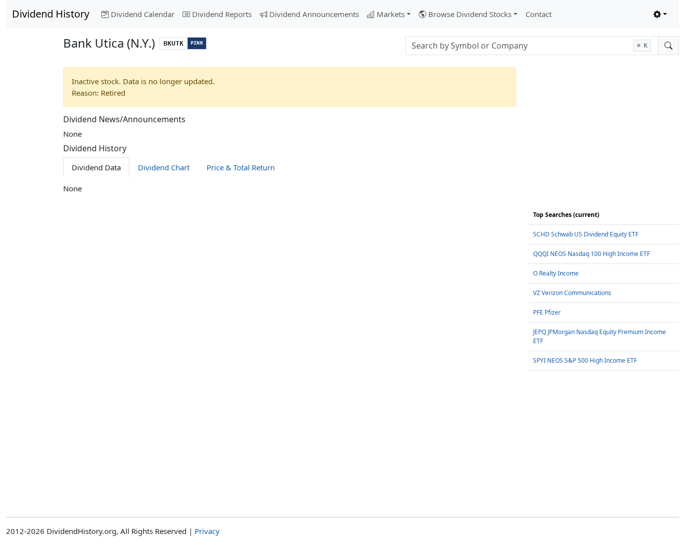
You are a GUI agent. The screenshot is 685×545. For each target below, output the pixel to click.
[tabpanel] (290, 188)
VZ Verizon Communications (572, 293)
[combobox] (531, 45)
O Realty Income (556, 273)
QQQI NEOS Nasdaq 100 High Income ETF (591, 253)
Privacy (207, 531)
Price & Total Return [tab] (241, 167)
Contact (539, 14)
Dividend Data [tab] (96, 167)
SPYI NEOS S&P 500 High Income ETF (585, 360)
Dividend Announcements (314, 14)
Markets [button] (391, 14)
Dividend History (50, 14)
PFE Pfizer (547, 312)
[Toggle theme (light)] (660, 14)
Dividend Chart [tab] (164, 167)
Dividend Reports (222, 14)
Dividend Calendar (143, 14)
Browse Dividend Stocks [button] (469, 14)
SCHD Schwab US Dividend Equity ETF (585, 234)
